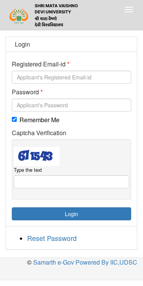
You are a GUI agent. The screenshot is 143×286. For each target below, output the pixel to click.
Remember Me (39, 119)
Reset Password (52, 238)
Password (25, 91)
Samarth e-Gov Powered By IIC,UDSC (84, 262)
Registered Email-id (39, 64)
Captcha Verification (39, 132)
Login (71, 214)
